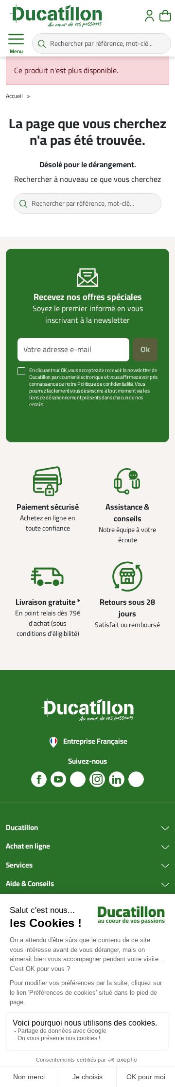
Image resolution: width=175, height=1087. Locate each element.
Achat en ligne (28, 846)
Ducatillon (22, 828)
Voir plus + (32, 419)
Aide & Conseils (30, 884)
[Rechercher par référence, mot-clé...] (42, 43)
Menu (16, 51)
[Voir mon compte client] (149, 15)
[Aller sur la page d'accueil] (56, 15)
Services (19, 865)
